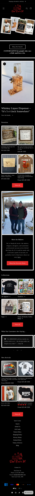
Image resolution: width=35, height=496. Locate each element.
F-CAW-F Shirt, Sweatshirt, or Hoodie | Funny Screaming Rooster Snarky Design (25, 176)
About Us (17, 426)
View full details (6, 115)
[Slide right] (21, 350)
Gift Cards (18, 429)
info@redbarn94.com (19, 474)
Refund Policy (17, 440)
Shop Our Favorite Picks (17, 263)
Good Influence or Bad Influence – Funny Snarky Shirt (25, 379)
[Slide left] (14, 350)
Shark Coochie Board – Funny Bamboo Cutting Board (7, 176)
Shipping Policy (17, 434)
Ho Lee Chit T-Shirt (5, 403)
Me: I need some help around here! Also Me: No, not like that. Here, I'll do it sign (25, 148)
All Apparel (5, 296)
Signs (3, 317)
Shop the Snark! (17, 47)
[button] (4, 8)
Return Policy (17, 432)
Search (17, 424)
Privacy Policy (17, 437)
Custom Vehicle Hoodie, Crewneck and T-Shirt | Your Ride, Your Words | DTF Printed (9, 379)
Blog (17, 445)
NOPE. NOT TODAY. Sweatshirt (25, 403)
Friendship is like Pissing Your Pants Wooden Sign (8, 147)
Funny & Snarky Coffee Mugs (25, 317)
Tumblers (20, 296)
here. (19, 257)
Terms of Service (17, 442)
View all (17, 185)
